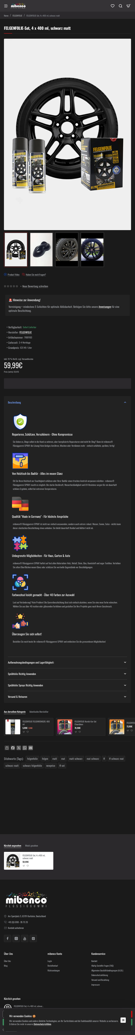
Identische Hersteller (38, 711)
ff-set (62, 766)
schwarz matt (12, 766)
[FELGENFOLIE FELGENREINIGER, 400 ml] (12, 726)
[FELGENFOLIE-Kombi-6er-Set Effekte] (116, 726)
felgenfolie (32, 759)
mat (63, 759)
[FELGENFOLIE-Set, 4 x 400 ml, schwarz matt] (12, 860)
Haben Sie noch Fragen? (36, 274)
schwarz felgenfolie (32, 766)
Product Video (13, 274)
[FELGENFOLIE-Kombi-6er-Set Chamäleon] (64, 726)
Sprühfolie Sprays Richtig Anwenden (25, 685)
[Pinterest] (33, 938)
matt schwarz (75, 759)
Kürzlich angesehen (12, 845)
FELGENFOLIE (17, 15)
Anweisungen (105, 307)
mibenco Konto (55, 953)
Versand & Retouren (17, 697)
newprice (50, 766)
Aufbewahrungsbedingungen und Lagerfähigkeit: (31, 662)
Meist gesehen (31, 845)
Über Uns (8, 953)
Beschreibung (14, 402)
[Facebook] (7, 938)
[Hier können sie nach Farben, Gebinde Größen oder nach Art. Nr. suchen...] (120, 6)
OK (123, 1020)
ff (104, 759)
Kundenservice (98, 953)
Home (6, 15)
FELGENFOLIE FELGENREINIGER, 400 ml (36, 723)
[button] (24, 732)
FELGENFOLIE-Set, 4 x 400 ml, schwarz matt (34, 857)
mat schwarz (93, 759)
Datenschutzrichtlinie (42, 1024)
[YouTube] (24, 938)
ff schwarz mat (116, 759)
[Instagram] (16, 938)
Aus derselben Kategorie (15, 711)
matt (54, 759)
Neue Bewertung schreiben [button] (35, 286)
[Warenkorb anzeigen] (128, 6)
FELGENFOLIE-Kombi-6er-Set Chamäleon (85, 723)
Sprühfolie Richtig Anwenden (22, 674)
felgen (45, 759)
